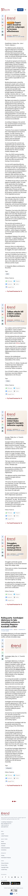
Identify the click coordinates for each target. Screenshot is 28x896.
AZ (14, 893)
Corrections (3, 849)
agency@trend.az (4, 826)
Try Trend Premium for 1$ (14, 291)
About (2, 841)
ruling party (8, 768)
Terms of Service (4, 863)
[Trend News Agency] (5, 813)
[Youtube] (12, 877)
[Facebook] (5, 877)
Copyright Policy (4, 867)
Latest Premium (4, 835)
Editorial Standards (5, 847)
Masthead (3, 843)
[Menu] (25, 9)
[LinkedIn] (18, 877)
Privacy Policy (4, 865)
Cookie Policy (4, 869)
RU (16, 893)
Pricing (2, 855)
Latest (2, 833)
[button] (2, 16)
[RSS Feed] (21, 877)
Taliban (8, 381)
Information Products (6, 857)
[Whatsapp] (2, 877)
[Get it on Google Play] (15, 883)
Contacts (3, 845)
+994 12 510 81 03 (5, 825)
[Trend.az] (5, 9)
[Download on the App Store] (5, 883)
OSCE (7, 274)
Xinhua (18, 343)
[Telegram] (15, 877)
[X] (8, 877)
